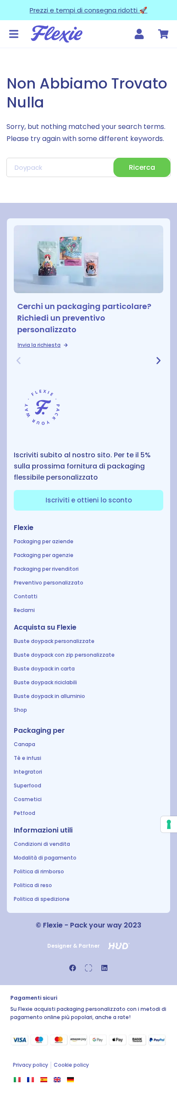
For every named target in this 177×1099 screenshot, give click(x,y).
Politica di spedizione (42, 899)
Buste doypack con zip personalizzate (64, 654)
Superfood (27, 785)
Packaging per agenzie (43, 555)
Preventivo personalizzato (48, 582)
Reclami (24, 610)
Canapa (24, 744)
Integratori (28, 771)
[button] (18, 360)
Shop (20, 709)
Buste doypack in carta (44, 668)
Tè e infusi (27, 758)
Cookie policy (71, 1064)
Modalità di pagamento (45, 857)
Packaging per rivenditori (46, 568)
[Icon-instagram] (88, 968)
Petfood (24, 813)
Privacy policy (30, 1064)
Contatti (25, 596)
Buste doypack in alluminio (49, 696)
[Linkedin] (104, 968)
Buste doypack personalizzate (54, 641)
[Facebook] (72, 968)
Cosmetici (28, 799)
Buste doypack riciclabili (45, 682)
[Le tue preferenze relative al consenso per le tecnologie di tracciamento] (169, 824)
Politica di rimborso (39, 871)
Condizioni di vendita (42, 844)
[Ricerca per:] (88, 167)
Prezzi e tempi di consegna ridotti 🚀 (88, 10)
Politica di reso (33, 885)
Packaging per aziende (43, 541)
